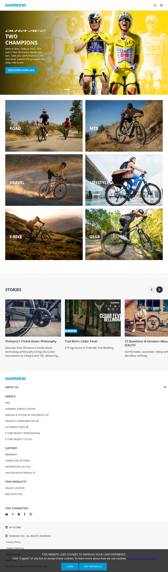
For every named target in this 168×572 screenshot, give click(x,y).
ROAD (15, 128)
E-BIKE (16, 236)
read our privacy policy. (141, 558)
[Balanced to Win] (75, 89)
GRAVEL (17, 182)
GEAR (95, 236)
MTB (94, 128)
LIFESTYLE (99, 182)
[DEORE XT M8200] (84, 89)
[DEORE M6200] (92, 89)
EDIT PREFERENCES (93, 566)
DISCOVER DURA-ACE (21, 70)
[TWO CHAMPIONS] (67, 89)
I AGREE (70, 566)
